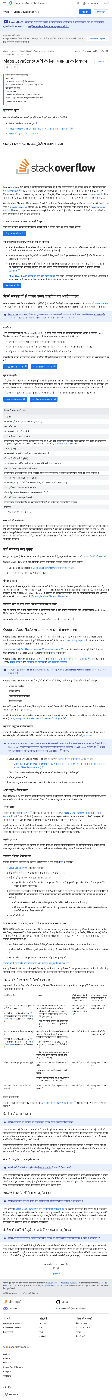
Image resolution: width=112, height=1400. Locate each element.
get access (87, 735)
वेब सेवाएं (42, 1336)
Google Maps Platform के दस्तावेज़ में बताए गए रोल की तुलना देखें (38, 718)
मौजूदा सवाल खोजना (13, 233)
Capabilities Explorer (12, 1328)
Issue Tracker (101, 303)
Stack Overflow (10, 190)
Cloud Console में (17, 868)
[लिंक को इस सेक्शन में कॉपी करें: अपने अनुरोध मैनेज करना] (31, 790)
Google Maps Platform (29, 51)
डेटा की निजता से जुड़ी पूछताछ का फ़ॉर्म (57, 1103)
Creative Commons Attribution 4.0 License (62, 1283)
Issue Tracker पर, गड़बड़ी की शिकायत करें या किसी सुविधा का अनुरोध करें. (40, 128)
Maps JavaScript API (26, 12)
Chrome (6, 1358)
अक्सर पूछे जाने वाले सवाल (12, 1323)
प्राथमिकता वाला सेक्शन (65, 444)
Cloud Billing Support (76, 640)
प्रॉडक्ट (14, 51)
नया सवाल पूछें (10, 285)
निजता (10, 1387)
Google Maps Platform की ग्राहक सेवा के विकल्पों (84, 670)
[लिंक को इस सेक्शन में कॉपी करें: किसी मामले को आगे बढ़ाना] (33, 1114)
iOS (40, 1328)
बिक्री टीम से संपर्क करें (83, 1328)
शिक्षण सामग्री (8, 1332)
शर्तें (4, 1387)
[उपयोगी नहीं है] (107, 51)
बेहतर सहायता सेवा (47, 1122)
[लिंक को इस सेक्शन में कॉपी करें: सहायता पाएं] (21, 110)
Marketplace (54, 751)
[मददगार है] (103, 51)
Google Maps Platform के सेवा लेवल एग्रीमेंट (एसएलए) (37, 1209)
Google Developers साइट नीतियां (53, 1286)
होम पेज (5, 51)
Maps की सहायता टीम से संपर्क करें (23, 133)
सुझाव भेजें (101, 62)
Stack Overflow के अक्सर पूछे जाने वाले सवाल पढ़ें (30, 276)
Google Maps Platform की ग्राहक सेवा (52, 596)
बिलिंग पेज (92, 747)
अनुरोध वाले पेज (22, 813)
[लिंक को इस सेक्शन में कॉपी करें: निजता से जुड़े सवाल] (22, 1097)
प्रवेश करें (105, 3)
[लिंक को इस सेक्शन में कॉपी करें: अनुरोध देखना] (17, 807)
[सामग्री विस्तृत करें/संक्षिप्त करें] (30, 75)
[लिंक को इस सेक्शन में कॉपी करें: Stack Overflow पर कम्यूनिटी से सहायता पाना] (65, 144)
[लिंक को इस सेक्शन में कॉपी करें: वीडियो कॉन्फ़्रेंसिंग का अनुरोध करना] (41, 1159)
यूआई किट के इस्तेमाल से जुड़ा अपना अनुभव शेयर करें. (47, 26)
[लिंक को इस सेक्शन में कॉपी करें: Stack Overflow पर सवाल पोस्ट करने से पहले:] (46, 221)
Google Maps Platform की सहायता (48, 568)
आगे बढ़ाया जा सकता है (57, 662)
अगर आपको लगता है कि (13, 649)
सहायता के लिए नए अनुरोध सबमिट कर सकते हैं (68, 658)
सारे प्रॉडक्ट (7, 1376)
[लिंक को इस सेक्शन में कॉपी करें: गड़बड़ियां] (13, 327)
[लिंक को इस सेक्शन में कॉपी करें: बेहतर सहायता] (20, 581)
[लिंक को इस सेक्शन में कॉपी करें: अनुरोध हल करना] (20, 839)
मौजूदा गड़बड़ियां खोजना (14, 367)
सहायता (78, 1332)
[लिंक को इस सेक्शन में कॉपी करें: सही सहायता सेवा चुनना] (35, 549)
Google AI (7, 1371)
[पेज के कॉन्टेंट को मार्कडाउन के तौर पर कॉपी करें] (15, 67)
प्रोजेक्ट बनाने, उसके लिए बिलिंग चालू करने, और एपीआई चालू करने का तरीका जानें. (36, 963)
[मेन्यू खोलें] (4, 3)
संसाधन (29, 54)
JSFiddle (13, 270)
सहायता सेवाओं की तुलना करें (94, 556)
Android (42, 1323)
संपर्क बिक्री (101, 12)
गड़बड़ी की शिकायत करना (42, 367)
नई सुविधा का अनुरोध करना (42, 399)
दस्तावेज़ (44, 51)
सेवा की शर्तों (80, 1336)
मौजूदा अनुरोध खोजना (13, 399)
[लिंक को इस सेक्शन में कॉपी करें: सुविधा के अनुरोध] (20, 375)
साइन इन (97, 194)
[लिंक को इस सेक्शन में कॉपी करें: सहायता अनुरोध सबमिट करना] (35, 726)
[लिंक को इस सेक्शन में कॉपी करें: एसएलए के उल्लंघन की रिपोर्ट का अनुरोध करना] (53, 1193)
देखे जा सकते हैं (16, 662)
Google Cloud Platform (13, 1367)
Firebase (7, 1363)
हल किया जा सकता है (36, 662)
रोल (61, 862)
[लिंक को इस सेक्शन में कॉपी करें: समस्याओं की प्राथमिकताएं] (27, 520)
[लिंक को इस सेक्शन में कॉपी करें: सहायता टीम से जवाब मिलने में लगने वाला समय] (53, 980)
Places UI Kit (15, 22)
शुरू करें (85, 12)
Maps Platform (34, 3)
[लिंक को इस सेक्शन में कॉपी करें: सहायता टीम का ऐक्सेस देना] (34, 856)
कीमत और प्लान (81, 1323)
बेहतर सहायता (13, 314)
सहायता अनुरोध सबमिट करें (69, 759)
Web (6, 12)
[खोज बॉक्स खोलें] (78, 3)
